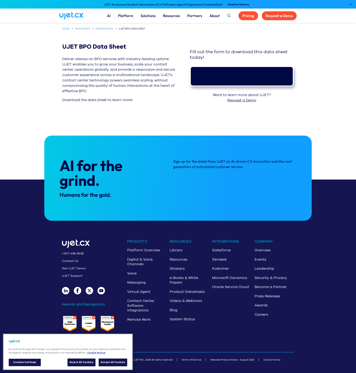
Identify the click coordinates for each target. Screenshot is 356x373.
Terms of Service (191, 359)
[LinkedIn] (68, 290)
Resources (171, 16)
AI (109, 16)
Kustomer (220, 268)
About (215, 16)
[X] (92, 290)
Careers (261, 314)
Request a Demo (279, 15)
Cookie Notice (271, 359)
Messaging (136, 282)
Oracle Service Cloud (230, 287)
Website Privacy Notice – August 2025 (232, 359)
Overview (263, 250)
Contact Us (70, 261)
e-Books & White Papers (184, 280)
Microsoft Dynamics (229, 277)
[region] (68, 352)
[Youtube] (103, 290)
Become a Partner (271, 287)
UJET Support (72, 276)
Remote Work (139, 319)
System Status (182, 319)
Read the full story (238, 4)
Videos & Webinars (186, 300)
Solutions (148, 16)
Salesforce (221, 250)
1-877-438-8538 (73, 254)
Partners (194, 16)
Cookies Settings (24, 362)
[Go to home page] (88, 244)
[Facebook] (80, 290)
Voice (132, 273)
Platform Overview (143, 250)
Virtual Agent (138, 291)
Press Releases (267, 296)
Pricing (248, 15)
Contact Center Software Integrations (140, 305)
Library (176, 250)
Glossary (177, 268)
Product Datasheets (187, 291)
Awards (261, 305)
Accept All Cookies (113, 362)
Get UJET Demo (74, 268)
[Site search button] (228, 15)
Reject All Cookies (81, 362)
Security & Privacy (271, 277)
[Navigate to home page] (75, 15)
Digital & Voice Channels (140, 262)
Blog (173, 310)
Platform (125, 16)
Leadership (264, 268)
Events (260, 259)
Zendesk (219, 259)
